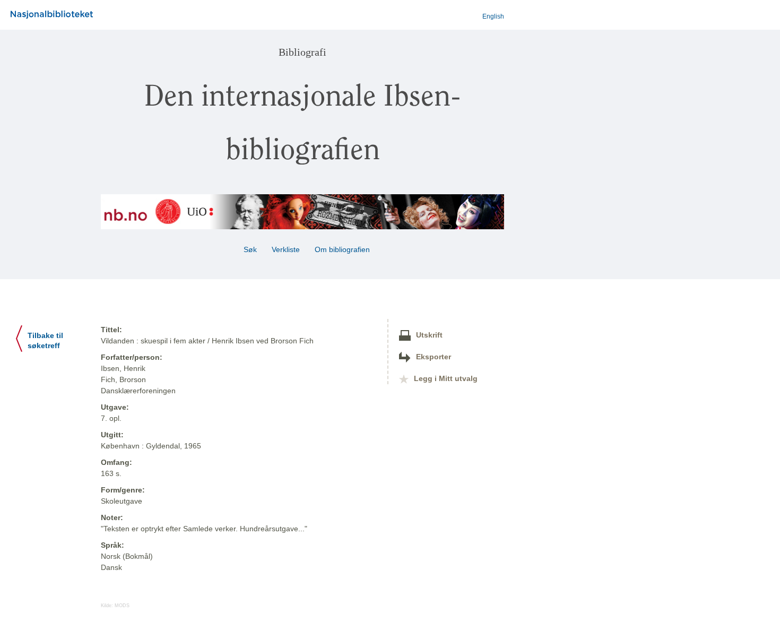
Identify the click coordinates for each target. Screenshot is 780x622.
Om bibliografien (343, 249)
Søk (250, 249)
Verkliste (286, 249)
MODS (122, 605)
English (493, 16)
